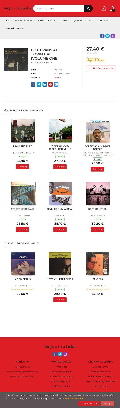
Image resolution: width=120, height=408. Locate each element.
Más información (74, 398)
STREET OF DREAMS (22, 209)
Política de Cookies (61, 386)
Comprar (22, 166)
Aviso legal (61, 366)
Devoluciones (100, 386)
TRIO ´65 (97, 279)
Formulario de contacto (22, 376)
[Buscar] (88, 8)
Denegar (107, 403)
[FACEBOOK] (102, 36)
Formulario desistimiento (100, 376)
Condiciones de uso (61, 381)
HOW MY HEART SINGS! (60, 279)
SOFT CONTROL (97, 209)
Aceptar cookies (88, 403)
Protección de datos (61, 371)
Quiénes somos (100, 366)
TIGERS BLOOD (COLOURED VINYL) (60, 147)
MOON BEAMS (23, 279)
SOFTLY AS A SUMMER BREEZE (97, 147)
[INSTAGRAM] (112, 36)
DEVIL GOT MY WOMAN (60, 209)
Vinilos (57, 77)
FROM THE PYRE (22, 146)
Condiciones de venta (61, 376)
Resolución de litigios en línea (100, 381)
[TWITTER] (107, 36)
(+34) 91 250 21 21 (22, 366)
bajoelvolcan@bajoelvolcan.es (22, 371)
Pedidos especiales (100, 371)
